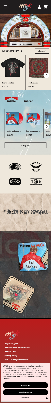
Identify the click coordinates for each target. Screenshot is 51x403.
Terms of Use (10, 351)
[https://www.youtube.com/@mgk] (25, 294)
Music (11, 101)
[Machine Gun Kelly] (25, 7)
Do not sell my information (17, 359)
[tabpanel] (25, 123)
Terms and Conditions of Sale (17, 347)
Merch (28, 101)
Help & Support (11, 343)
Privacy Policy (11, 355)
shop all (42, 50)
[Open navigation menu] (5, 7)
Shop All (25, 145)
